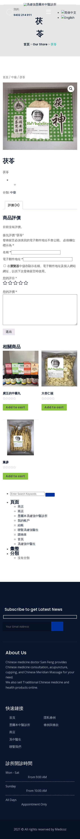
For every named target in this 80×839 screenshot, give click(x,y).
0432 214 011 (23, 15)
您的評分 (10, 278)
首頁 (5, 77)
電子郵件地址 (13, 259)
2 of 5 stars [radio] (10, 283)
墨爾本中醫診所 (19, 725)
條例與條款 (51, 725)
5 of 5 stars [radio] (26, 283)
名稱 (7, 252)
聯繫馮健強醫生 (28, 530)
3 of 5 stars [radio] (15, 283)
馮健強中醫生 (27, 544)
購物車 (22, 534)
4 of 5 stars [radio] (20, 283)
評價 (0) (14, 205)
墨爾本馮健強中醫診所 (32, 516)
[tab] (14, 205)
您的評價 (10, 292)
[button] (71, 88)
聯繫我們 (15, 747)
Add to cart (15, 407)
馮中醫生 (15, 739)
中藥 (14, 77)
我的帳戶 (24, 520)
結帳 (21, 525)
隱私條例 (50, 717)
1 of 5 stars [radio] (5, 283)
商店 (21, 506)
